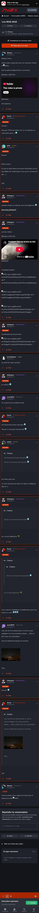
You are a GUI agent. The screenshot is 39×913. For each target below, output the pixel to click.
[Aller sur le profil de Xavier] (4, 117)
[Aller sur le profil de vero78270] (4, 398)
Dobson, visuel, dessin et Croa (22, 34)
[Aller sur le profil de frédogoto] (4, 196)
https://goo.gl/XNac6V (8, 210)
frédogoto (10, 195)
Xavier (9, 116)
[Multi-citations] (3, 109)
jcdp (8, 145)
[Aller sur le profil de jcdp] (4, 146)
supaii (9, 442)
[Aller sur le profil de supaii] (4, 442)
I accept (33, 903)
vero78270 (10, 397)
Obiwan (10, 32)
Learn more (4, 4)
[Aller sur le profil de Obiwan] (3, 33)
